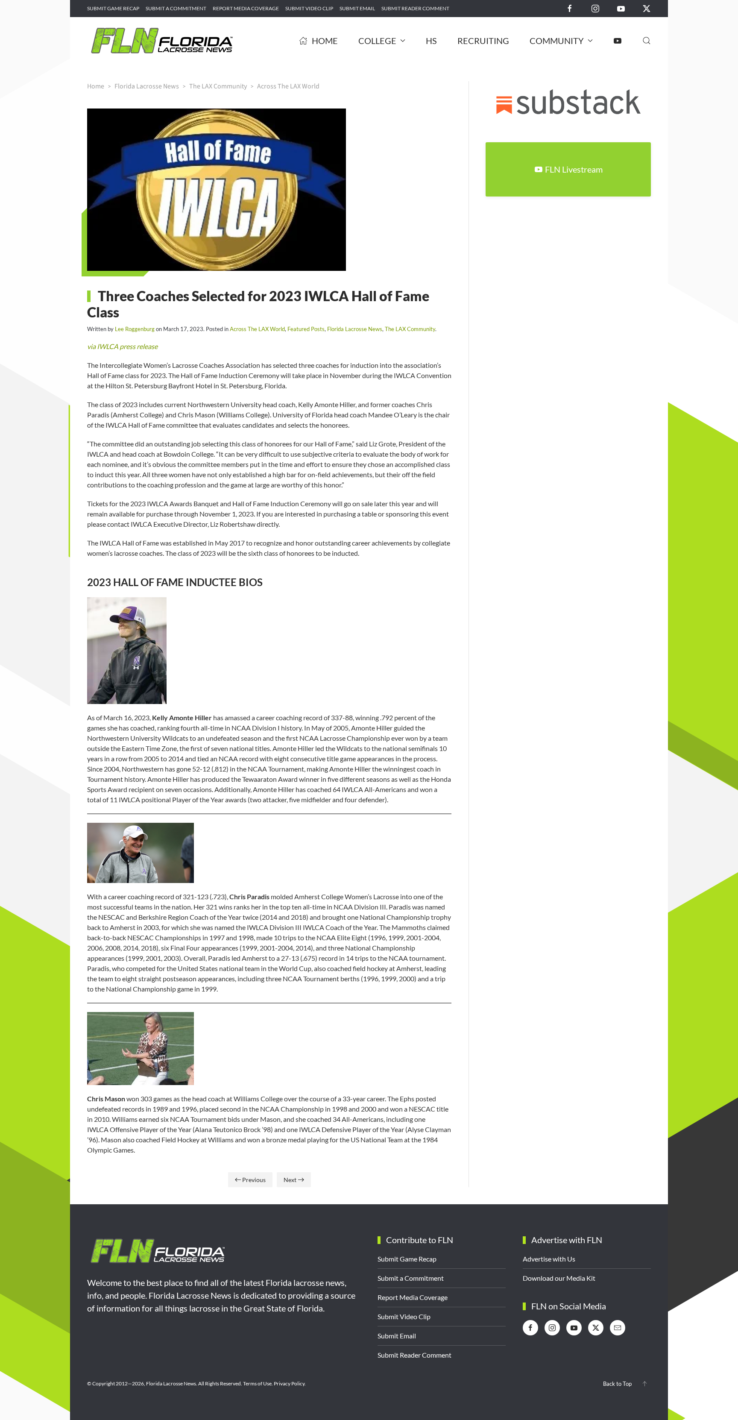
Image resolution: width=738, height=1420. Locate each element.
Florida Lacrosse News (354, 329)
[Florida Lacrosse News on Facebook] (569, 8)
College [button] (377, 40)
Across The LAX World (257, 329)
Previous (254, 1179)
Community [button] (557, 40)
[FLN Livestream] (617, 40)
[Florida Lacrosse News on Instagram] (595, 8)
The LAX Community (410, 329)
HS (431, 40)
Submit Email (357, 8)
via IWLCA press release (122, 346)
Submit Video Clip (309, 8)
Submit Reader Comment (415, 8)
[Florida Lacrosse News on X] (646, 8)
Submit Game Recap (113, 8)
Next (290, 1179)
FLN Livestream (574, 169)
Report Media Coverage (246, 8)
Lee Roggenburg (135, 329)
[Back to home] (162, 40)
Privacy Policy (289, 1383)
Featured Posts (306, 329)
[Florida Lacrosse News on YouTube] (621, 8)
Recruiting (483, 40)
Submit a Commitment (176, 8)
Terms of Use (257, 1383)
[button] (646, 40)
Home (325, 40)
